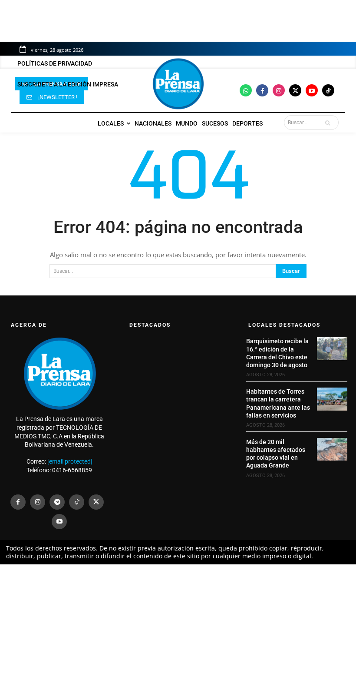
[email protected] (69, 461)
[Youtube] (312, 90)
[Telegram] (57, 502)
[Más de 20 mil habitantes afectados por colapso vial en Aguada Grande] (332, 449)
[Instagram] (279, 90)
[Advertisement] (178, 629)
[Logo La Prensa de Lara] (178, 84)
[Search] (329, 122)
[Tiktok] (328, 90)
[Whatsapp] (246, 90)
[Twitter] (295, 90)
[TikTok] (76, 502)
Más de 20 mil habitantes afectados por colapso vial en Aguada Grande (275, 453)
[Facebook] (262, 90)
